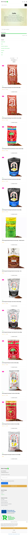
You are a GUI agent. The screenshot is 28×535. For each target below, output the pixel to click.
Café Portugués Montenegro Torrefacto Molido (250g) (11, 393)
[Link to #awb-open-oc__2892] (26, 1)
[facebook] (2, 508)
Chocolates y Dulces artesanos (5, 48)
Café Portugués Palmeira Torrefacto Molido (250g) (10, 362)
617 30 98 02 (3, 471)
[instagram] (3, 508)
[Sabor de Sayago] (4, 1)
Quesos (2, 52)
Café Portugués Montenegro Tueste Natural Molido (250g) (11, 301)
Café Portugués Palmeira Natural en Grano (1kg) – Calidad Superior (13, 240)
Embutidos (2, 50)
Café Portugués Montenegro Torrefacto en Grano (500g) (11, 454)
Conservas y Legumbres (4, 46)
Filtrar (3, 35)
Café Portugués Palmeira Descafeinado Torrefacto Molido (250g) (12, 148)
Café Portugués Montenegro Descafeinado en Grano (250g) (11, 209)
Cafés (2, 116)
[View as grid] (13, 62)
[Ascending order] (17, 58)
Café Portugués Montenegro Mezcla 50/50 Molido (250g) (11, 87)
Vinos (2, 54)
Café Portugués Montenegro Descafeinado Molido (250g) (11, 179)
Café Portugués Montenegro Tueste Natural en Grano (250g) (12, 332)
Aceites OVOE (3, 41)
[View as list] (14, 62)
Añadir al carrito (14, 91)
